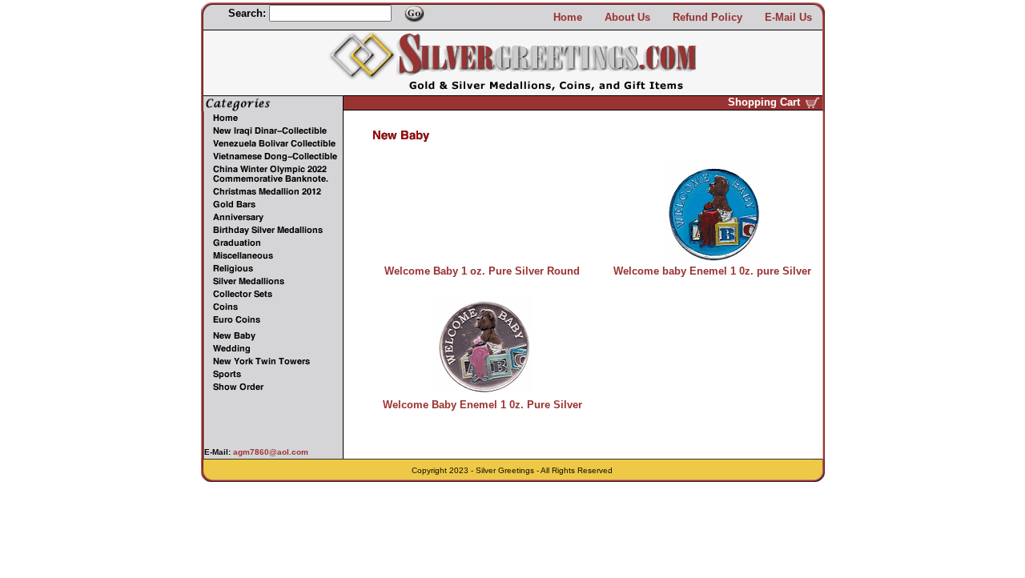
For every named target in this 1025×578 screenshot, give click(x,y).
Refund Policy (707, 17)
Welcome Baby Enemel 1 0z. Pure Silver (482, 405)
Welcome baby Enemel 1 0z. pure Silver (712, 271)
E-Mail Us (788, 17)
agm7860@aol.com (269, 452)
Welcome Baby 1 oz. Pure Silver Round (482, 271)
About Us (627, 17)
